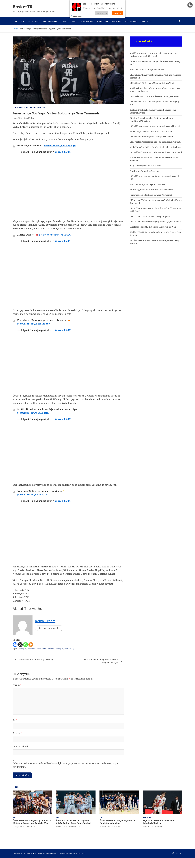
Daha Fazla (146, 21)
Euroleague (34, 21)
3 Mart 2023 (17, 118)
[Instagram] (176, 853)
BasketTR (22, 7)
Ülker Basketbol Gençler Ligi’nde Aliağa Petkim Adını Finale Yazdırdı (73, 821)
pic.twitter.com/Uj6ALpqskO (33, 412)
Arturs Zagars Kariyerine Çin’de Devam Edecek (151, 189)
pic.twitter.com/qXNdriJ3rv (32, 494)
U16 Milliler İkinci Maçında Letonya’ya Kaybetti (151, 137)
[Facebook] (15, 644)
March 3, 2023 (63, 152)
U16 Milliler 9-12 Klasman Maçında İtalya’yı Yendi (152, 83)
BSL (16, 21)
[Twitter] (180, 853)
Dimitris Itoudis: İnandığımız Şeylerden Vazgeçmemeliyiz (99, 661)
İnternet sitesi (20, 746)
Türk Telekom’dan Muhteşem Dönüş (36, 659)
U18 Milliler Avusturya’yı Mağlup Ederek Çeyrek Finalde (155, 222)
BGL (23, 21)
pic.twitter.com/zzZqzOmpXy (33, 323)
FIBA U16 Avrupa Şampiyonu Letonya (147, 69)
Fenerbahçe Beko (34, 648)
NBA (64, 21)
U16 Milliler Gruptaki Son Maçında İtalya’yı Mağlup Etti (155, 126)
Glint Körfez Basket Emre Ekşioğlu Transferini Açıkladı (155, 142)
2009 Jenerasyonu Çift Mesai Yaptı (145, 166)
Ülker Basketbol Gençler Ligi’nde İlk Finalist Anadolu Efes (117, 821)
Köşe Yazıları (87, 21)
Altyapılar (116, 21)
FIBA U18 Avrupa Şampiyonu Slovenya (147, 184)
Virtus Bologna (37, 107)
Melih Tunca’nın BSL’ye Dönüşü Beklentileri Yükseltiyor (155, 147)
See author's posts (49, 628)
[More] (30, 644)
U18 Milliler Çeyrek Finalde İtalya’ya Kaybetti (150, 216)
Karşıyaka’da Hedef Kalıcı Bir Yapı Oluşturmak (151, 195)
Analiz (74, 21)
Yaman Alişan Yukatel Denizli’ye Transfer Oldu (151, 131)
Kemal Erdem (29, 118)
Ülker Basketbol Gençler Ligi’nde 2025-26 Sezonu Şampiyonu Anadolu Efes (32, 821)
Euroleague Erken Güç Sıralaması (145, 171)
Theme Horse (51, 853)
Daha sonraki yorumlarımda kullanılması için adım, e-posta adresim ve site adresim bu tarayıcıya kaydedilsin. (65, 765)
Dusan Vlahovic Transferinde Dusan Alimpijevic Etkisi (154, 96)
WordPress (80, 853)
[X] (20, 644)
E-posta (17, 733)
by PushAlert (77, 16)
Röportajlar (102, 21)
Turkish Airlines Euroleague (52, 648)
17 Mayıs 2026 (18, 826)
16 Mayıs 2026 (61, 826)
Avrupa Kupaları (50, 21)
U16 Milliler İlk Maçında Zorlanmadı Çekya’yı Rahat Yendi (156, 152)
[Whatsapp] (25, 644)
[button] (190, 5)
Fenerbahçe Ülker (21, 107)
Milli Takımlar (131, 21)
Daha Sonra (101, 13)
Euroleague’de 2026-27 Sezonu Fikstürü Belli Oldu (153, 227)
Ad (15, 720)
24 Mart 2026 (148, 826)
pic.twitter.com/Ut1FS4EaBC (55, 234)
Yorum (17, 685)
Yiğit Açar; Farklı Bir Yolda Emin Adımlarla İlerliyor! (159, 821)
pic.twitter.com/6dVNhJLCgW (59, 145)
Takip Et (117, 13)
